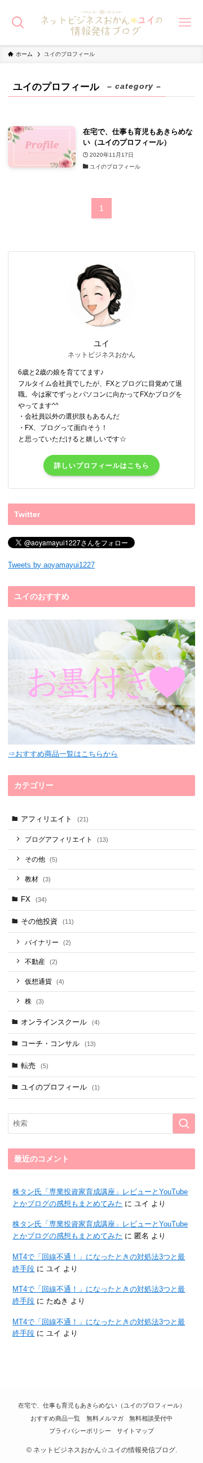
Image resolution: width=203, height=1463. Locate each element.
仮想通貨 (44, 981)
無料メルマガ (104, 1418)
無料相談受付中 (151, 1418)
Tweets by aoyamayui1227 (51, 565)
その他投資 (47, 921)
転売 (34, 1065)
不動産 (41, 961)
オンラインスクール (60, 1022)
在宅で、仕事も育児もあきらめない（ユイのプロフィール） (102, 1405)
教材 (38, 879)
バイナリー (48, 942)
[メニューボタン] (185, 22)
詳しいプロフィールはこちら (101, 466)
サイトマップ (135, 1430)
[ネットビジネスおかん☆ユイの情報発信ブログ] (101, 22)
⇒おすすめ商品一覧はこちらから (63, 754)
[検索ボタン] (18, 22)
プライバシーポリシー (80, 1430)
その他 (41, 859)
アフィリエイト (55, 819)
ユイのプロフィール (60, 1087)
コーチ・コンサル (58, 1043)
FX (34, 899)
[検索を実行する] (184, 1123)
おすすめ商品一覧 (55, 1418)
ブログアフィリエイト (66, 839)
